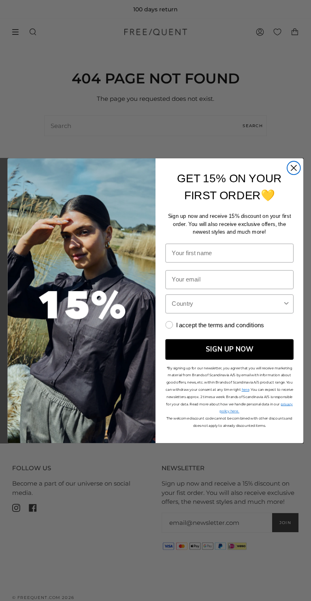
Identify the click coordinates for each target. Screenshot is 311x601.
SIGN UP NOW (229, 349)
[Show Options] (286, 303)
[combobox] (227, 303)
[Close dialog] (293, 168)
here (245, 389)
